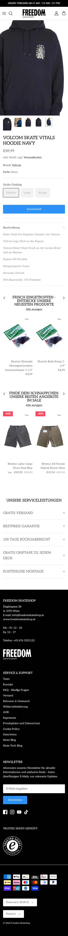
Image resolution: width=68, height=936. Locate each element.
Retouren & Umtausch (16, 701)
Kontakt (8, 684)
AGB (6, 712)
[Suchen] (12, 13)
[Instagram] (12, 812)
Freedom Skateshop (20, 923)
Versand (8, 695)
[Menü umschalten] (4, 13)
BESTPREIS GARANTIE (21, 526)
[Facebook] (5, 812)
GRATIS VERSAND (18, 513)
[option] (34, 68)
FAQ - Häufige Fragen (16, 690)
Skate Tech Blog (12, 745)
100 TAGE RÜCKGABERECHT (26, 539)
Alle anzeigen (34, 309)
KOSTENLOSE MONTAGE (23, 571)
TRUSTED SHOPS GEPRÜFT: (20, 828)
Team (6, 678)
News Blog (9, 740)
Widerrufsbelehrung (15, 706)
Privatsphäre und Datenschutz (21, 723)
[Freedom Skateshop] (34, 13)
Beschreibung (11, 227)
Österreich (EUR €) (17, 902)
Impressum (9, 717)
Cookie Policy (11, 729)
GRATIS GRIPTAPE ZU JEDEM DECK (27, 555)
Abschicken (15, 800)
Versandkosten (33, 157)
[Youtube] (19, 812)
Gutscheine (10, 734)
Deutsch (11, 913)
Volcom (16, 165)
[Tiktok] (26, 812)
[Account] (55, 13)
